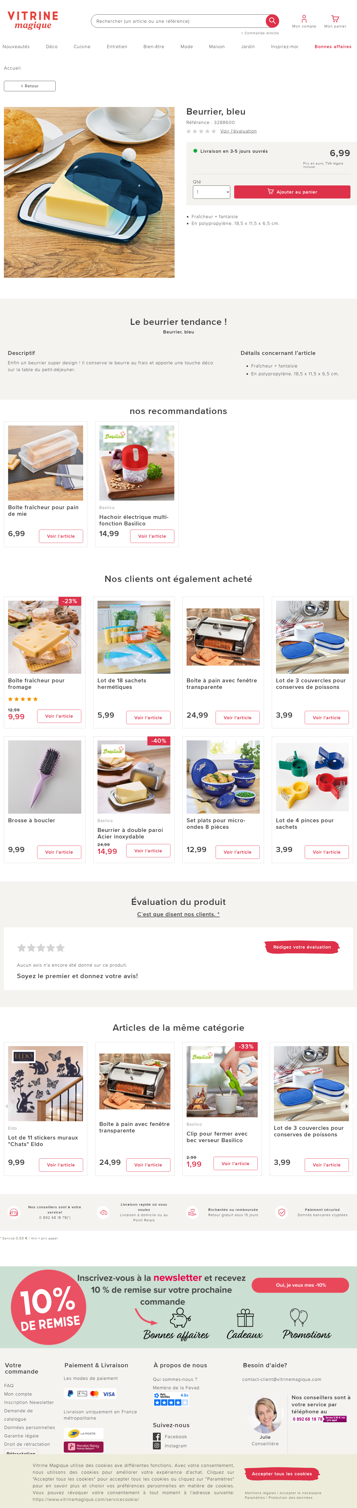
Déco (52, 46)
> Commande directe (260, 33)
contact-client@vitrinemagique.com (281, 1379)
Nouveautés (16, 46)
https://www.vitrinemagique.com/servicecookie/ (86, 1499)
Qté (197, 181)
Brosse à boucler (31, 820)
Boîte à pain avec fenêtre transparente (222, 684)
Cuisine (82, 46)
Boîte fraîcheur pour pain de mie (43, 511)
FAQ (9, 1385)
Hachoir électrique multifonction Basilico (134, 520)
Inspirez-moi (284, 46)
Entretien (117, 46)
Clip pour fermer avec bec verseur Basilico (217, 1137)
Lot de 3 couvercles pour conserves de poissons (311, 684)
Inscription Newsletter (29, 1402)
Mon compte (18, 1394)
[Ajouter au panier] (292, 181)
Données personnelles (29, 1427)
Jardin (248, 46)
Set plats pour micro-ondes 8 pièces (216, 824)
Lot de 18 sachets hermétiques (121, 684)
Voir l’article (61, 536)
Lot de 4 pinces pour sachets (305, 824)
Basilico (107, 507)
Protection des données (291, 1497)
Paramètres (255, 1497)
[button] (30, 1368)
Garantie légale (21, 1436)
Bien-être (153, 46)
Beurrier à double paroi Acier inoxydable (130, 833)
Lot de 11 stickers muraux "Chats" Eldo (43, 1141)
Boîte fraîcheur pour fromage (36, 684)
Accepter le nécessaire (301, 1493)
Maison (217, 46)
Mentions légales (260, 1493)
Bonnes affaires (333, 46)
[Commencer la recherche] (272, 21)
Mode (187, 46)
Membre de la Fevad (176, 1388)
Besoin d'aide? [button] (265, 1365)
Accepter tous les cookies (282, 1474)
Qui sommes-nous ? (175, 1379)
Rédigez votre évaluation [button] (302, 947)
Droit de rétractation (27, 1444)
